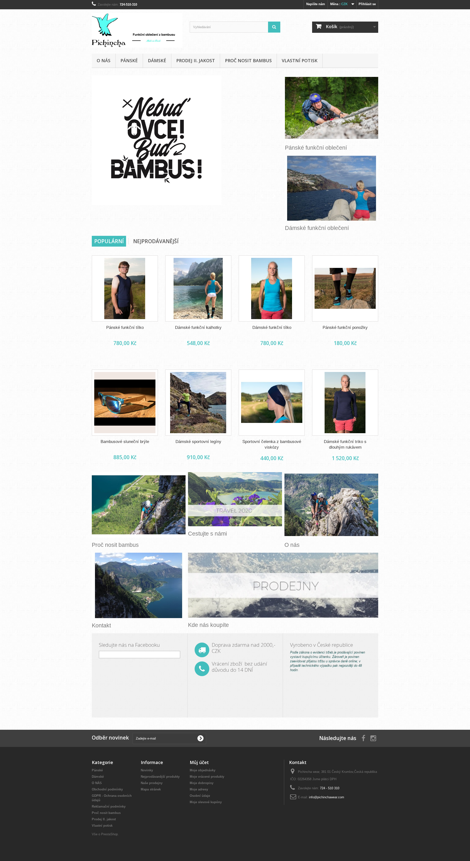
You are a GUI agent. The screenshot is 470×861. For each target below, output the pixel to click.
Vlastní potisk (299, 60)
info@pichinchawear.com (326, 797)
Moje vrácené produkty (207, 776)
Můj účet (199, 762)
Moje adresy (199, 789)
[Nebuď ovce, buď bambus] (187, 140)
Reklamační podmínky (109, 806)
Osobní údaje (200, 796)
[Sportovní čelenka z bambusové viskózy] (271, 402)
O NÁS (103, 60)
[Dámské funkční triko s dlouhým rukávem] (345, 402)
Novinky (147, 770)
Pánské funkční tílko (125, 327)
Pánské (129, 60)
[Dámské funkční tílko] (271, 288)
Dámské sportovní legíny (198, 441)
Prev (261, 196)
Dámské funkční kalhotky (198, 327)
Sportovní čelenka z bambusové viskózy (271, 444)
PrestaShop (109, 834)
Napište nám (315, 4)
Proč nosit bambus (248, 60)
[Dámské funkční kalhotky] (198, 288)
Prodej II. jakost (195, 60)
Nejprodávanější (155, 241)
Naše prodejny (152, 783)
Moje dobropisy (201, 783)
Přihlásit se (367, 4)
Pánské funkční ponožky (345, 327)
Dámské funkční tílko (271, 327)
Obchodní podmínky (107, 789)
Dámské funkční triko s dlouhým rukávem (345, 444)
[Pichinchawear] (137, 30)
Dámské (157, 60)
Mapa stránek (151, 789)
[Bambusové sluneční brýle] (124, 402)
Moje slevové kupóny (206, 802)
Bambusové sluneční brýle (125, 441)
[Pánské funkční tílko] (124, 288)
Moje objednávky (202, 770)
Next (274, 196)
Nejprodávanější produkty (160, 776)
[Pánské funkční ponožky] (345, 288)
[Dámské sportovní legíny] (198, 402)
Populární (109, 241)
